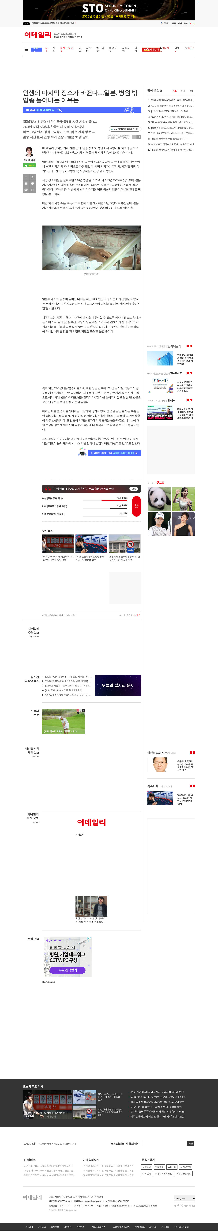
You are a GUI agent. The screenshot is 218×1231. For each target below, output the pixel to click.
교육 (80, 49)
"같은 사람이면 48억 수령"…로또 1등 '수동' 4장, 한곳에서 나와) (72, 695)
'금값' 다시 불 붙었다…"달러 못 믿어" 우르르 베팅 (155, 1106)
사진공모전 (185, 1167)
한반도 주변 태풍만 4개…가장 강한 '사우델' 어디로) (67, 676)
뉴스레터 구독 (124, 615)
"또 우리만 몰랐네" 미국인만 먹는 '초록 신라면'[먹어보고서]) (70, 681)
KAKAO (26, 190)
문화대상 (146, 1167)
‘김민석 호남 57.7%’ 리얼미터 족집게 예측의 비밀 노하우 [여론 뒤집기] (165, 1111)
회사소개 (29, 1226)
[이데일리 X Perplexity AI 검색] (82, 110)
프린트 (32, 183)
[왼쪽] (80, 710)
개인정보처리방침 (181, 1226)
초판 (186, 23)
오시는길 (55, 1226)
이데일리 (53, 35)
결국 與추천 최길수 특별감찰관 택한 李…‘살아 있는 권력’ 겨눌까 (163, 1101)
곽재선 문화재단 (183, 1173)
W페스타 (172, 1167)
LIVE (26, 23)
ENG (166, 23)
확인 (191, 1143)
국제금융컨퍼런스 (163, 1173)
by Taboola (34, 636)
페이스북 (26, 177)
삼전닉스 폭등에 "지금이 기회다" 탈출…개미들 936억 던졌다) (71, 685)
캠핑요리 (146, 1173)
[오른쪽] (83, 710)
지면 (180, 23)
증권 (182, 91)
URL (32, 190)
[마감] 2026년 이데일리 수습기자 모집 (55, 1143)
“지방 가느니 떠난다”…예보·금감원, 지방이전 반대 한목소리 (160, 1096)
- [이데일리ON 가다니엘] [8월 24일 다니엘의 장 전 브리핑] (108, 1165)
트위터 (32, 177)
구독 (174, 23)
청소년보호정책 (98, 1226)
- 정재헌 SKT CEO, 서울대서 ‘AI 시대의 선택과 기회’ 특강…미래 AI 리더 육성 (50, 1175)
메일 (26, 183)
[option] (109, 12)
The (189, 48)
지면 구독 (136, 615)
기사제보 (165, 1226)
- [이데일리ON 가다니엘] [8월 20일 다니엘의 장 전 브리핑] (108, 1175)
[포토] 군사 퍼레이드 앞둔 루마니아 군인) (62, 690)
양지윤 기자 (29, 160)
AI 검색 (35, 50)
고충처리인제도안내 (121, 1226)
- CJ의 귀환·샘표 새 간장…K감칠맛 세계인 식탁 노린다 (48, 1165)
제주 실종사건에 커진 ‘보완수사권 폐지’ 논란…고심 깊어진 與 (161, 1116)
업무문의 (67, 1226)
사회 (54, 49)
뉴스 (174, 91)
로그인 (192, 23)
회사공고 (42, 1226)
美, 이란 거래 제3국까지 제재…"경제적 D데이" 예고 (156, 1092)
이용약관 (80, 1226)
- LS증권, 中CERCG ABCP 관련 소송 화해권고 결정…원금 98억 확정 (50, 1170)
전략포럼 (159, 1167)
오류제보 (152, 1226)
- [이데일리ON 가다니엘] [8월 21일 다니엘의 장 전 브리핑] (108, 1170)
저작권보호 (139, 1226)
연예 (191, 91)
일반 (136, 49)
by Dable (35, 756)
